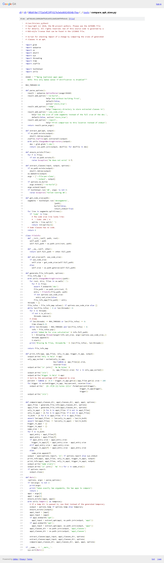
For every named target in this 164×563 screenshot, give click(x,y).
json (159, 559)
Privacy (22, 559)
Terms (29, 559)
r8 (20, 12)
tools (86, 12)
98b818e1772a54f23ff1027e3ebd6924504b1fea (53, 12)
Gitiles (15, 559)
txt (153, 559)
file (72, 19)
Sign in (158, 4)
